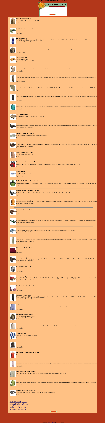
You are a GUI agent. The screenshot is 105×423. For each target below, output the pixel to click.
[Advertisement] (52, 417)
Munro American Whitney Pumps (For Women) (16, 408)
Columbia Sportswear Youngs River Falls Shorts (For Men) (17, 400)
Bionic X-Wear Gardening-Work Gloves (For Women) (17, 401)
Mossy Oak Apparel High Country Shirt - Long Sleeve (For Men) (18, 402)
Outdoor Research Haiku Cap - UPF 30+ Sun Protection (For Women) (19, 404)
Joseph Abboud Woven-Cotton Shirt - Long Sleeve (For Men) (18, 409)
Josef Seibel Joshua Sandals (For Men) (15, 406)
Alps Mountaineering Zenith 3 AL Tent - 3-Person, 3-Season (17, 403)
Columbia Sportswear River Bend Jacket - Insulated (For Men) (18, 407)
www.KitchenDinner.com (51, 422)
